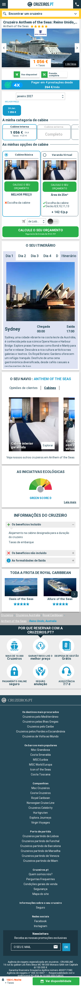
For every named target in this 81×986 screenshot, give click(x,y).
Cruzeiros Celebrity (40, 807)
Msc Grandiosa (40, 749)
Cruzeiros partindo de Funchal (40, 840)
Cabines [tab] (50, 388)
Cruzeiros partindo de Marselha (40, 850)
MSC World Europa (40, 764)
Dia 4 (47, 256)
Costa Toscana (40, 774)
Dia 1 (9, 256)
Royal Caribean (40, 797)
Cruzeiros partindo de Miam (40, 860)
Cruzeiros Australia (28, 615)
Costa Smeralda (40, 754)
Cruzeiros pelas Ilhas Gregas (40, 721)
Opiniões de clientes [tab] (23, 388)
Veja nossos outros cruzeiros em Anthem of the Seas (40, 457)
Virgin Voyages (40, 822)
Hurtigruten (40, 812)
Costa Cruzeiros (40, 793)
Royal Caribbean (53, 615)
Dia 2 (22, 256)
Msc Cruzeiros (40, 788)
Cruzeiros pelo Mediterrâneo (40, 716)
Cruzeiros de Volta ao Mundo (40, 736)
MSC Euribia (40, 759)
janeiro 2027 (25, 96)
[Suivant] (69, 424)
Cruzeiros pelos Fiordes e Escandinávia (40, 731)
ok (66, 947)
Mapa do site (40, 894)
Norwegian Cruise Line (40, 802)
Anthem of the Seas (14, 621)
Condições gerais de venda (40, 884)
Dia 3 (35, 256)
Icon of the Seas (40, 769)
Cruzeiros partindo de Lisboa (41, 836)
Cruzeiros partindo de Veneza (40, 855)
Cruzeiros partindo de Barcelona (40, 845)
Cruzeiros (7, 615)
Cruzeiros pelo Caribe (40, 726)
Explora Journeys (40, 817)
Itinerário (69, 256)
